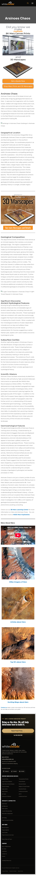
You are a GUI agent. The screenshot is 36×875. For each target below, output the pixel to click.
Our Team (4, 848)
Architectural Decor (23, 796)
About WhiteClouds (6, 846)
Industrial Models (22, 789)
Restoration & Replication (7, 813)
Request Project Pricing (18, 731)
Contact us (4, 707)
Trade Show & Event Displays (8, 784)
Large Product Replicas (7, 781)
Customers (4, 851)
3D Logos (4, 794)
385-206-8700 (5, 757)
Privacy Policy (5, 871)
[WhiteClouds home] (11, 745)
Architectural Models (23, 791)
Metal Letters (5, 791)
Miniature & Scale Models (24, 786)
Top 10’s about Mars (18, 662)
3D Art (20, 794)
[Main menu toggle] (32, 3)
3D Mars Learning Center (19, 509)
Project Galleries (5, 830)
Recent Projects (5, 827)
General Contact (12, 871)
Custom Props (5, 779)
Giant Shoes (4, 803)
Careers (3, 856)
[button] (28, 3)
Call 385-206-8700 (18, 735)
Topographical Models (23, 779)
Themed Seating (5, 786)
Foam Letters (5, 808)
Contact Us (4, 853)
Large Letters (5, 789)
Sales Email (20, 871)
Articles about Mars (18, 622)
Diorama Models (22, 784)
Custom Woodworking (7, 811)
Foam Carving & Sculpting (7, 820)
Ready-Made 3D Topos (7, 839)
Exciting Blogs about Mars (18, 702)
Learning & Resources (6, 860)
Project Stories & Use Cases (8, 835)
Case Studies (5, 832)
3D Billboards (5, 806)
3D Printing (4, 817)
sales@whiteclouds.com (8, 759)
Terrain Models (22, 781)
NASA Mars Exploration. (21, 514)
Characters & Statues (6, 796)
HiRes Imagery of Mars (18, 582)
